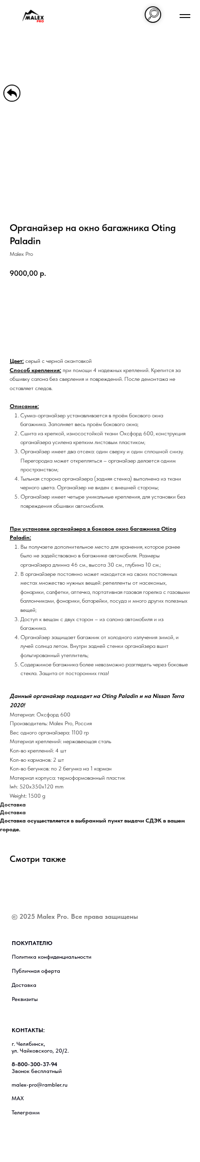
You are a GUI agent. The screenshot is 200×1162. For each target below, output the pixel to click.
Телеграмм (26, 1112)
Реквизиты (25, 999)
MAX (18, 1098)
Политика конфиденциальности (51, 956)
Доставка (24, 985)
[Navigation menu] (185, 16)
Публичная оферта (36, 970)
